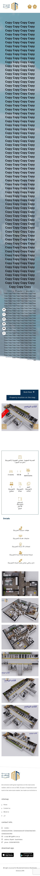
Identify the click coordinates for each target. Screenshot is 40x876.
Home (5, 805)
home (9, 291)
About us (6, 812)
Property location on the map (22, 398)
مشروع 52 (18, 291)
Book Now (28, 392)
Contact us (7, 808)
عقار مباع (29, 291)
